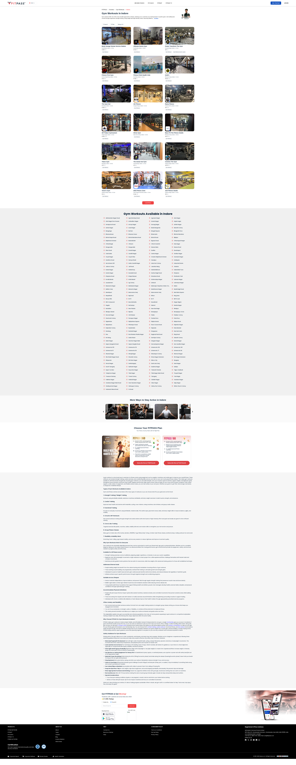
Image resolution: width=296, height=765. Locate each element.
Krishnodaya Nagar (156, 279)
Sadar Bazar (131, 337)
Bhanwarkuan (110, 234)
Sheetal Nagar (110, 354)
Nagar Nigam (177, 302)
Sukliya (176, 366)
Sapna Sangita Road (134, 344)
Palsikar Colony (178, 315)
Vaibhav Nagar (110, 379)
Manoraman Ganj (156, 292)
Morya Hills (109, 299)
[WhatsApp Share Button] (259, 740)
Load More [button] (148, 202)
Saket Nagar (109, 341)
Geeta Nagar (155, 253)
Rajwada (153, 328)
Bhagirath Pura (178, 231)
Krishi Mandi (131, 279)
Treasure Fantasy (111, 376)
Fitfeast (159, 3)
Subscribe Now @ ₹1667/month (146, 463)
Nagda (108, 305)
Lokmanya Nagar (179, 282)
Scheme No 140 (178, 347)
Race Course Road (156, 324)
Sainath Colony (178, 337)
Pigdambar (109, 321)
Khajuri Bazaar (132, 276)
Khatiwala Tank (178, 276)
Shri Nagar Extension (179, 357)
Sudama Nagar (155, 366)
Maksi (175, 286)
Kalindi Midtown (155, 270)
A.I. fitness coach (121, 625)
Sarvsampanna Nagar (157, 344)
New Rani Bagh (155, 308)
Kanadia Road (132, 273)
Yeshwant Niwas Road (112, 389)
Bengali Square (155, 231)
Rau (107, 334)
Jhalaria (176, 266)
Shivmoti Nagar (178, 354)
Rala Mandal (177, 328)
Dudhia (153, 250)
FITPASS (104, 9)
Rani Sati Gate (178, 331)
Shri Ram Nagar (132, 360)
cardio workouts (161, 627)
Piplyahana (109, 324)
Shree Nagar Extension (157, 357)
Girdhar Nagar (178, 253)
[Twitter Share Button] (248, 740)
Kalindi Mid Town (178, 270)
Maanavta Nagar (110, 286)
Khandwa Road (155, 276)
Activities (111, 9)
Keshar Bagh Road (156, 273)
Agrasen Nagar (155, 218)
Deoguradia (109, 247)
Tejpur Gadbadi (178, 370)
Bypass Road (155, 240)
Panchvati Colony (111, 318)
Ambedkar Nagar (133, 221)
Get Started (276, 3)
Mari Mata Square (179, 292)
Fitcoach (151, 3)
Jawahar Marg (155, 266)
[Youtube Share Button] (254, 740)
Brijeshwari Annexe (111, 240)
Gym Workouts (120, 9)
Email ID (114, 702)
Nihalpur (176, 308)
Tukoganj (153, 376)
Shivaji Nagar (132, 354)
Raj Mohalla (131, 328)
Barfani (130, 231)
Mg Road (131, 295)
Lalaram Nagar (178, 279)
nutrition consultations (174, 625)
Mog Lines (176, 295)
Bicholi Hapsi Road (111, 237)
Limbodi (153, 282)
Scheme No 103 (110, 347)
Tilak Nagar (131, 373)
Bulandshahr (132, 240)
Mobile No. (106, 702)
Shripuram (109, 360)
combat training (151, 627)
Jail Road (131, 266)
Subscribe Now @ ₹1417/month (177, 463)
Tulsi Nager (177, 376)
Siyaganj (176, 360)
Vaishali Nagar (132, 379)
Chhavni (130, 244)
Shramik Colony (132, 357)
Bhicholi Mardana (179, 234)
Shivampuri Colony (156, 354)
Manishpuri (109, 292)
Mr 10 (129, 299)
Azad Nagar (131, 228)
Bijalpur (176, 237)
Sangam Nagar (155, 341)
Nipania (130, 312)
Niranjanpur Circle (179, 312)
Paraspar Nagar (133, 318)
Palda (152, 315)
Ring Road (177, 334)
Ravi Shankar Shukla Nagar (136, 334)
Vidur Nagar (154, 383)
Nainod (153, 305)
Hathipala (177, 260)
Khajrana (176, 273)
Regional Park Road (156, 334)
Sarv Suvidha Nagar (179, 344)
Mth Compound (110, 302)
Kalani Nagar (109, 270)
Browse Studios (139, 3)
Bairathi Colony (178, 228)
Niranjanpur (154, 312)
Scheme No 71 (155, 350)
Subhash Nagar (132, 366)
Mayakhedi (109, 295)
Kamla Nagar (109, 273)
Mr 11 (152, 299)
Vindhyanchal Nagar (111, 386)
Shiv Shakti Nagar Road (112, 357)
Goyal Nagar (109, 257)
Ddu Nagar (177, 244)
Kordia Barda (109, 279)
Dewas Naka (154, 247)
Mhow (153, 295)
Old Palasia (131, 315)
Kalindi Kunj (131, 270)
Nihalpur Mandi (110, 312)
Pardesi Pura (154, 318)
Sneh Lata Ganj (155, 363)
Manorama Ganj (133, 292)
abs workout (181, 627)
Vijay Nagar (177, 383)
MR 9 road (177, 299)
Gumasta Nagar (178, 257)
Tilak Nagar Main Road (157, 373)
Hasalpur (153, 260)
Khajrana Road (110, 276)
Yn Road (130, 389)
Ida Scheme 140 (110, 263)
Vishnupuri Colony (133, 386)
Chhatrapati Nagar (179, 240)
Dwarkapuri (177, 250)
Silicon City (154, 360)
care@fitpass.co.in (269, 735)
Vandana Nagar (178, 379)
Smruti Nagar (109, 363)
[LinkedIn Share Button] (256, 740)
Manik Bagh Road (179, 289)
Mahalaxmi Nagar (133, 286)
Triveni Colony (132, 376)
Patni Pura (177, 318)
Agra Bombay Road (134, 218)
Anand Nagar (155, 221)
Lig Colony (131, 282)
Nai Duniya (131, 305)
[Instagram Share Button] (251, 740)
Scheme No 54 (132, 350)
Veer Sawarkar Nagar (134, 383)
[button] (32, 3)
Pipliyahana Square (133, 321)
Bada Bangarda (155, 228)
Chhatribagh (109, 244)
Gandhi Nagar (132, 253)
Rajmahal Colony (110, 328)
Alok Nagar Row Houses (112, 221)
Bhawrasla (154, 234)
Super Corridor (110, 370)
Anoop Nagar (132, 224)
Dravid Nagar (132, 250)
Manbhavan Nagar (156, 289)
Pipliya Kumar (155, 321)
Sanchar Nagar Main (134, 341)
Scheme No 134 (155, 347)
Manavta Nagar (132, 289)
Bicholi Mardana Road (134, 237)
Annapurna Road (110, 224)
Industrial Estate (178, 263)
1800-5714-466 (256, 735)
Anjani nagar (177, 221)
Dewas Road (177, 247)
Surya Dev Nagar (133, 370)
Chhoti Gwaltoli (155, 244)
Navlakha (108, 308)
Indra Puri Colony (156, 263)
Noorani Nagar (110, 315)
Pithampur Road (133, 324)
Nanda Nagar (178, 305)
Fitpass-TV (169, 3)
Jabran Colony (110, 266)
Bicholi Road (154, 237)
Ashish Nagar (177, 224)
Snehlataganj (132, 363)
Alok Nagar (177, 218)
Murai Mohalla (132, 302)
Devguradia (131, 247)
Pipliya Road (177, 321)
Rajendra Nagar (178, 324)
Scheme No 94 (178, 350)
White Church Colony (180, 386)
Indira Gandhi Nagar (134, 263)
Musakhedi (154, 302)
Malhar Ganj (109, 289)
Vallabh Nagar (155, 379)
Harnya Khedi (132, 260)
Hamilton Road (110, 260)
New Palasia (131, 308)
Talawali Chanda (156, 370)
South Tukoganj (110, 366)
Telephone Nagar (111, 373)
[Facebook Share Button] (245, 740)
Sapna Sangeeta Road (112, 344)
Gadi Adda (109, 253)
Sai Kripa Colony (155, 337)
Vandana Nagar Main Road (113, 383)
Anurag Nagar (155, 224)
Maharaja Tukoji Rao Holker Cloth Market (160, 286)
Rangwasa (154, 331)
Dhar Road (109, 250)
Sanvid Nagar (178, 341)
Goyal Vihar (131, 257)
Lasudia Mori (109, 282)
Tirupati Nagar (178, 373)
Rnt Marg (108, 337)
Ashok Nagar (109, 228)
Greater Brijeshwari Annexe (158, 257)
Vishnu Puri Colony (156, 386)
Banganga (109, 231)
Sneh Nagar (177, 363)
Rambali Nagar (132, 331)
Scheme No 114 (132, 347)
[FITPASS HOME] (16, 3)
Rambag (108, 331)
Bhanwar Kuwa (132, 234)
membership (170, 622)
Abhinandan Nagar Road (113, 218)
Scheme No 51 (109, 350)
